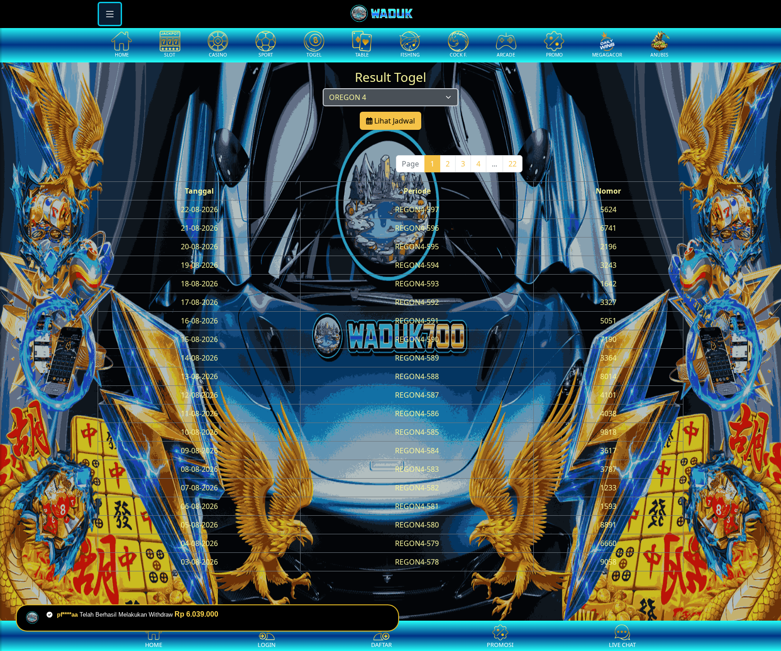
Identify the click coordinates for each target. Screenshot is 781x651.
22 (512, 164)
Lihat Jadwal (393, 121)
